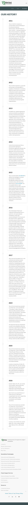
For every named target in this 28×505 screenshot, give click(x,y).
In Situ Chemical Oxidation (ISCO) (8, 463)
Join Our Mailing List (5, 448)
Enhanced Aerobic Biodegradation (8, 457)
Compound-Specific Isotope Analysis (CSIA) (9, 478)
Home (6, 493)
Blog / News (3, 450)
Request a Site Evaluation (6, 446)
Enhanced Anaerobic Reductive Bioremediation (10, 461)
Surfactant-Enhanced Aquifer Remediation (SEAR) (11, 469)
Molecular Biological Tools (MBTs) (8, 476)
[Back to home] (7, 3)
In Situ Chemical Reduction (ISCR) (8, 467)
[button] (26, 3)
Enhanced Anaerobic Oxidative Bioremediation (10, 459)
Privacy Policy (19, 493)
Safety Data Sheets (4, 490)
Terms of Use (12, 493)
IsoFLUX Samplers (4, 482)
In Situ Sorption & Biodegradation (8, 465)
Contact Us (3, 444)
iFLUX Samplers (4, 480)
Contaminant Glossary (5, 488)
